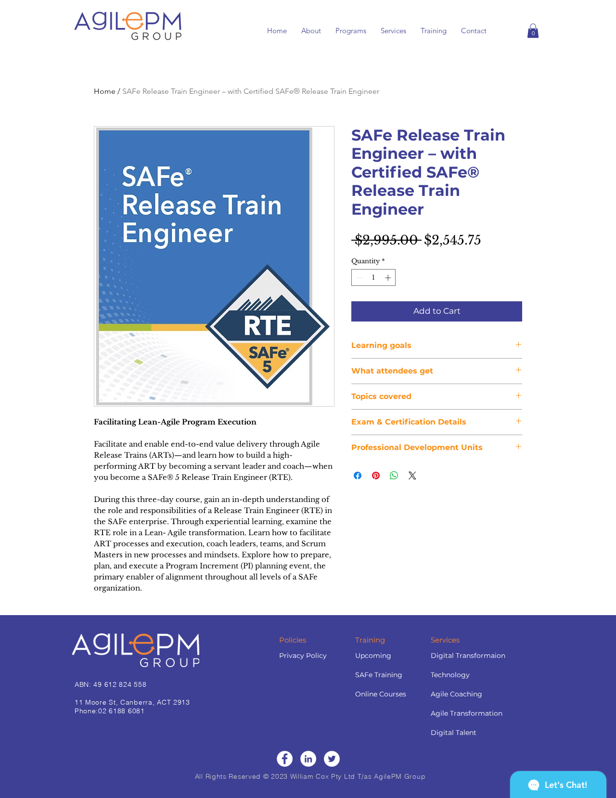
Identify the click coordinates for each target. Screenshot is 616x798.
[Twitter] (332, 759)
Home (105, 91)
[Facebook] (285, 759)
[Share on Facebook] (357, 475)
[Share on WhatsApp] (394, 475)
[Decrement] (358, 278)
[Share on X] (412, 475)
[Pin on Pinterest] (376, 475)
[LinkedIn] (308, 759)
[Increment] (389, 278)
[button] (533, 31)
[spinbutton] (373, 278)
